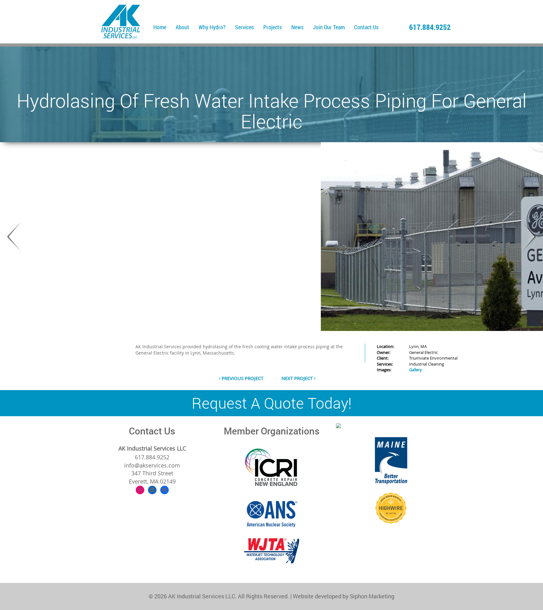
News (297, 27)
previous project (241, 378)
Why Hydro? (212, 27)
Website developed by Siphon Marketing (343, 596)
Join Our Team (329, 27)
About (182, 27)
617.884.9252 (430, 27)
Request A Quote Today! (272, 403)
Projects (272, 27)
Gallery (415, 369)
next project (298, 378)
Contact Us (366, 27)
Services (244, 27)
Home (159, 27)
